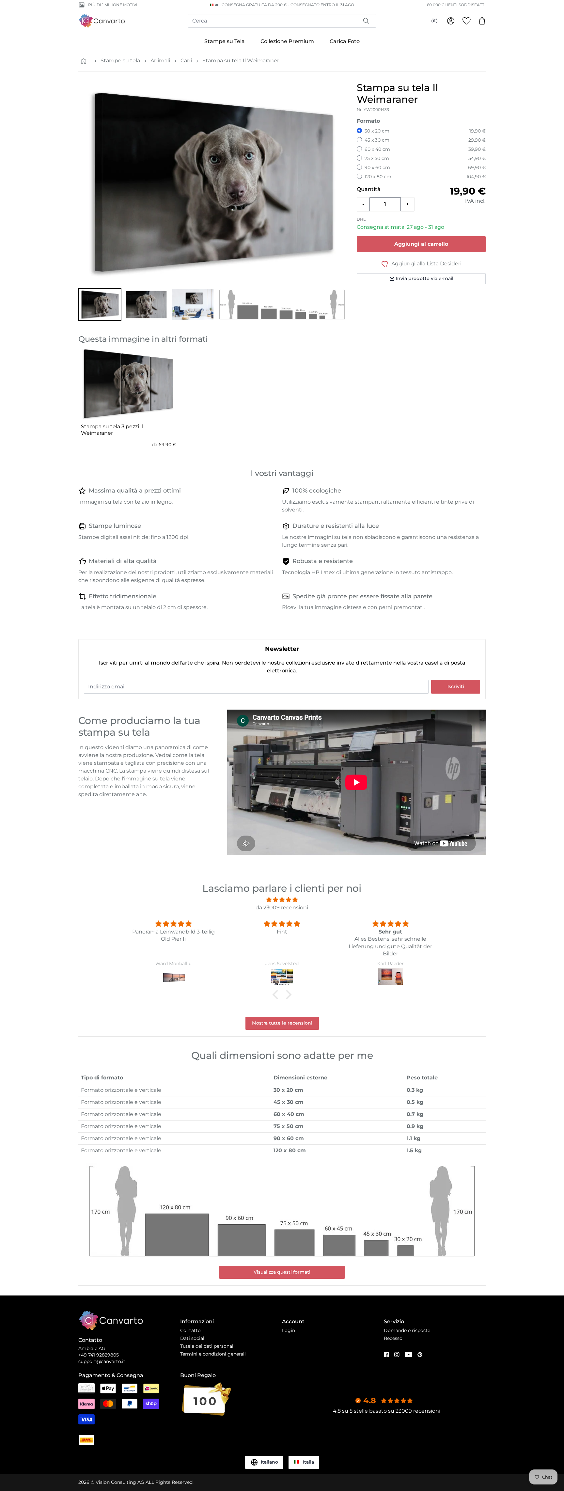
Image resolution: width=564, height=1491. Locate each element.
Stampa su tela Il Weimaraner (240, 60)
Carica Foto (345, 41)
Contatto (190, 1330)
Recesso (393, 1338)
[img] (282, 900)
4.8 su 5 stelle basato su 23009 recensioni (386, 1411)
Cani (186, 60)
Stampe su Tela (224, 41)
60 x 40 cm (377, 149)
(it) (434, 21)
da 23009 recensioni (282, 907)
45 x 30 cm (377, 140)
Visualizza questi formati (282, 1272)
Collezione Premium (287, 41)
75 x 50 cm (377, 158)
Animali (160, 60)
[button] (99, 304)
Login (288, 1330)
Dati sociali (193, 1338)
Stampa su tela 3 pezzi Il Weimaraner (112, 429)
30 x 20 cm (377, 131)
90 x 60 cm (377, 167)
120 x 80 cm (378, 177)
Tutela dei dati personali (207, 1346)
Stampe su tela (120, 60)
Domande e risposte (407, 1330)
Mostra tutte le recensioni (282, 1023)
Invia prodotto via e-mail (424, 278)
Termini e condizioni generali (213, 1354)
